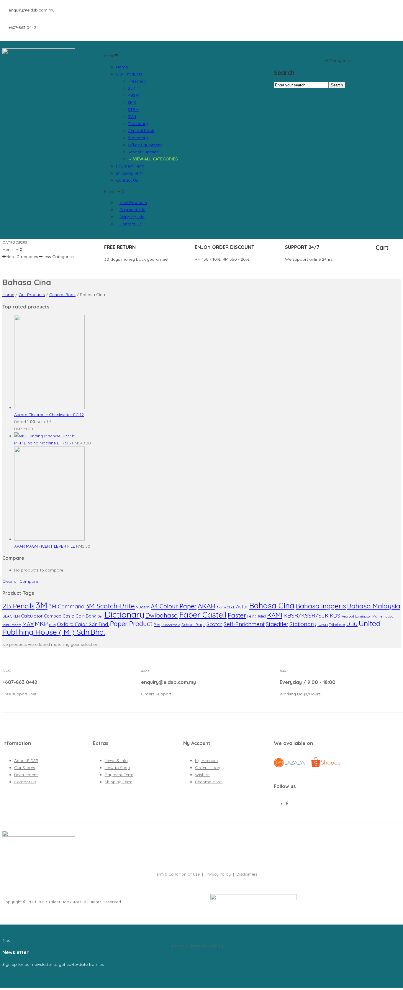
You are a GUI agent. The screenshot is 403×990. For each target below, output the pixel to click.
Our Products (129, 74)
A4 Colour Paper (173, 606)
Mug (52, 625)
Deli (100, 616)
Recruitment (26, 774)
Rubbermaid (170, 625)
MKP (41, 624)
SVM (132, 116)
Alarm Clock (226, 607)
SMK (132, 102)
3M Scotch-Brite (110, 606)
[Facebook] (287, 803)
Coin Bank (86, 616)
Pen (157, 625)
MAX (28, 624)
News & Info (116, 760)
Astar (242, 606)
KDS (335, 616)
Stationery (138, 137)
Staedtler (277, 624)
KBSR (133, 95)
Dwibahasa (161, 615)
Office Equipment (145, 144)
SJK (131, 88)
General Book (141, 130)
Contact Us (127, 180)
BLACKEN (11, 616)
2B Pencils (18, 605)
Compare (28, 581)
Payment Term (130, 166)
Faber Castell (203, 615)
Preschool (137, 81)
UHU (352, 624)
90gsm (143, 606)
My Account (206, 760)
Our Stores (24, 767)
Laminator (363, 616)
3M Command (66, 606)
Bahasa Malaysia (373, 606)
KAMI (274, 615)
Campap (52, 616)
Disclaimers (246, 874)
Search (337, 85)
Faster (237, 615)
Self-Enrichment (244, 624)
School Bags (193, 624)
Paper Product (131, 624)
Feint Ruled (256, 616)
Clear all (10, 581)
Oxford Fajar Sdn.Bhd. (83, 624)
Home (122, 67)
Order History (208, 767)
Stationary (302, 624)
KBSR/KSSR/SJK (306, 615)
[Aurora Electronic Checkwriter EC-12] (49, 407)
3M (41, 605)
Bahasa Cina (271, 605)
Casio (68, 616)
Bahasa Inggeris (321, 606)
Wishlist (202, 774)
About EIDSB (26, 760)
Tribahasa (337, 625)
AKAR (206, 606)
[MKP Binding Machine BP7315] (45, 436)
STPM (133, 109)
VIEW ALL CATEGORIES (155, 159)
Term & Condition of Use (177, 874)
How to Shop (117, 767)
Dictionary (138, 123)
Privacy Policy (218, 874)
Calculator (32, 616)
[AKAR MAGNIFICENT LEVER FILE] (49, 539)
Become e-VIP (208, 781)
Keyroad (347, 616)
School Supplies (143, 152)
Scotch (214, 624)
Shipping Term (130, 173)
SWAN (322, 625)
